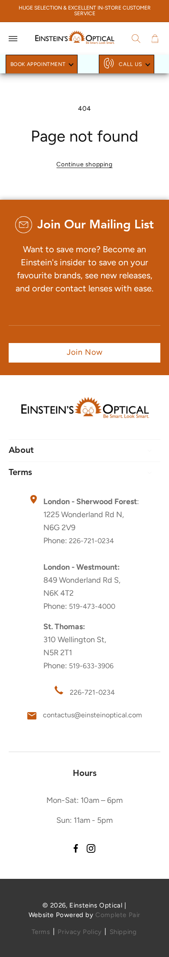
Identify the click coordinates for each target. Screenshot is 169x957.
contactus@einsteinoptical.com (92, 715)
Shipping (123, 932)
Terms (41, 932)
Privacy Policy (79, 932)
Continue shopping (84, 164)
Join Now (85, 352)
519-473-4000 (92, 606)
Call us (130, 64)
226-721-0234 (91, 541)
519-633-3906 (91, 666)
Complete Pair (117, 915)
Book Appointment (38, 64)
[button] (13, 38)
